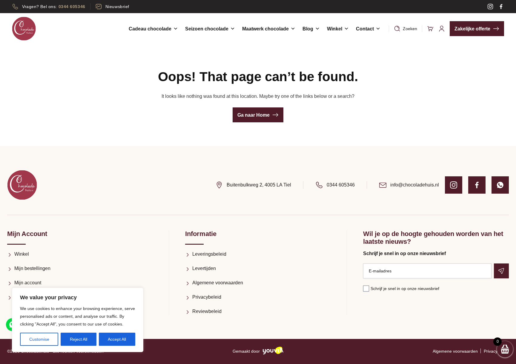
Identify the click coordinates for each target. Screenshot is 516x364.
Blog (307, 28)
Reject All (78, 339)
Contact (365, 28)
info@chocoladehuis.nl (414, 184)
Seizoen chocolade (206, 28)
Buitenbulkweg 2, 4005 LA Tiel (259, 184)
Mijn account (27, 282)
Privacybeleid (206, 297)
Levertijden (204, 268)
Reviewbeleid (207, 311)
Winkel (334, 28)
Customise (39, 339)
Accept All (117, 339)
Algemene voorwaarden (217, 282)
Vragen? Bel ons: (53, 6)
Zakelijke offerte (472, 28)
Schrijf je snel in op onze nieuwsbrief (405, 288)
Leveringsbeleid (209, 254)
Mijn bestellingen (32, 268)
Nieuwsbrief (117, 6)
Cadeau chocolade (150, 28)
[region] (77, 320)
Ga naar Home (253, 115)
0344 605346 (341, 184)
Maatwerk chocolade (265, 28)
